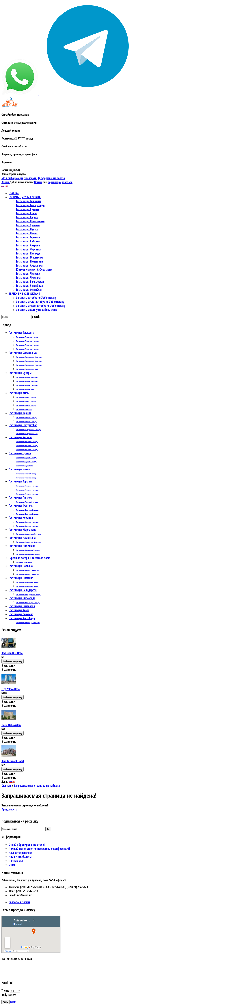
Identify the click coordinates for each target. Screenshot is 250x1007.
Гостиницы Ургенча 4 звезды (27, 441)
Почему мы (16, 861)
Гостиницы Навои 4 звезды (26, 473)
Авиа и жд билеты (20, 857)
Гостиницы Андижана (22, 546)
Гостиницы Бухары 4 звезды (27, 377)
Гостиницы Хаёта (19, 610)
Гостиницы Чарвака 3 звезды (27, 574)
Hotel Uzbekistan (11, 725)
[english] (6, 186)
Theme (5, 991)
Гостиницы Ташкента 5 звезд (27, 337)
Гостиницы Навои (19, 469)
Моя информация (12, 178)
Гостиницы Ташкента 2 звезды (27, 349)
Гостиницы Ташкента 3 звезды (27, 345)
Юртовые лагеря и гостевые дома (29, 558)
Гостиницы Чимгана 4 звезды (27, 582)
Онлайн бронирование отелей (27, 845)
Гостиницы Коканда (21, 518)
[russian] (2, 186)
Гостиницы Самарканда (23, 353)
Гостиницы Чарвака (21, 566)
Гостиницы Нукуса (20, 453)
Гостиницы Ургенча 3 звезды (27, 449)
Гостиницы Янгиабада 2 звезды (28, 602)
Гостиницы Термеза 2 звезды (27, 494)
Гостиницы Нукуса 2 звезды (26, 461)
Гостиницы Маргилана (22, 530)
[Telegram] (86, 94)
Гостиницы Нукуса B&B (24, 465)
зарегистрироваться (60, 182)
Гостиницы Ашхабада (22, 618)
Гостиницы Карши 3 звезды (26, 417)
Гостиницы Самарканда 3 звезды (29, 361)
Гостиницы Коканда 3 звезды (27, 522)
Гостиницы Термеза (20, 481)
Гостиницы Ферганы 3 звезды (27, 510)
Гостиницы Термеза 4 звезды (27, 485)
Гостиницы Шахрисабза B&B (27, 433)
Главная (6, 786)
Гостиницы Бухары (20, 373)
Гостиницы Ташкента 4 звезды (27, 341)
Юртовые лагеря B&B (24, 562)
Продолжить (9, 809)
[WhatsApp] (20, 94)
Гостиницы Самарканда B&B (27, 369)
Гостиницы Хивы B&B (24, 409)
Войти (5, 182)
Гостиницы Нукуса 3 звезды (26, 457)
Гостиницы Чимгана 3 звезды (27, 586)
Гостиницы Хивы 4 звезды (26, 405)
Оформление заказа (52, 178)
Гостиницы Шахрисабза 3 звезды (28, 429)
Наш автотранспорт (20, 853)
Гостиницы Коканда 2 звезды (27, 526)
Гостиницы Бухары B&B (25, 389)
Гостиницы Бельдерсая (23, 590)
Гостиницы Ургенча (20, 437)
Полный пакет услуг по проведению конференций (39, 849)
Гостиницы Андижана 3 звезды (28, 550)
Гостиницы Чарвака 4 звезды (27, 570)
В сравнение (8, 669)
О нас (12, 865)
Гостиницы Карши (20, 413)
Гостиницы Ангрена (20, 497)
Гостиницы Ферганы (21, 506)
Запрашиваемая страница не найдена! (37, 786)
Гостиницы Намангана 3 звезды (28, 542)
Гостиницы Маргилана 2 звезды (28, 534)
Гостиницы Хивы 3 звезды (26, 397)
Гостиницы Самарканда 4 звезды (29, 357)
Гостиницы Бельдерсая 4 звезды (28, 594)
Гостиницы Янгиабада (22, 598)
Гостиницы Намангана (22, 538)
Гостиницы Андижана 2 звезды (28, 554)
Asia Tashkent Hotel (12, 761)
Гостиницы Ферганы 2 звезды (27, 514)
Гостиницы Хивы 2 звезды (26, 401)
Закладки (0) (32, 178)
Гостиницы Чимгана (21, 578)
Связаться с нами (19, 902)
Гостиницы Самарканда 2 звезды (29, 365)
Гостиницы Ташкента (21, 333)
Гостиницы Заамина (21, 614)
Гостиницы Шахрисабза (23, 425)
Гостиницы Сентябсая (22, 606)
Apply (5, 1002)
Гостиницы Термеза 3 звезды (27, 490)
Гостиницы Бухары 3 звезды (27, 381)
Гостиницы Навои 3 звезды (26, 477)
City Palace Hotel (10, 689)
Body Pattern (8, 995)
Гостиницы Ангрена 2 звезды (27, 502)
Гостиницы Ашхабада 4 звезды (28, 622)
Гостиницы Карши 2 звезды (26, 421)
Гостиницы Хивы (19, 393)
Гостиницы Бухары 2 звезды (27, 385)
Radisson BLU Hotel (12, 653)
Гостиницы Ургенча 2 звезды (27, 445)
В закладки (8, 665)
